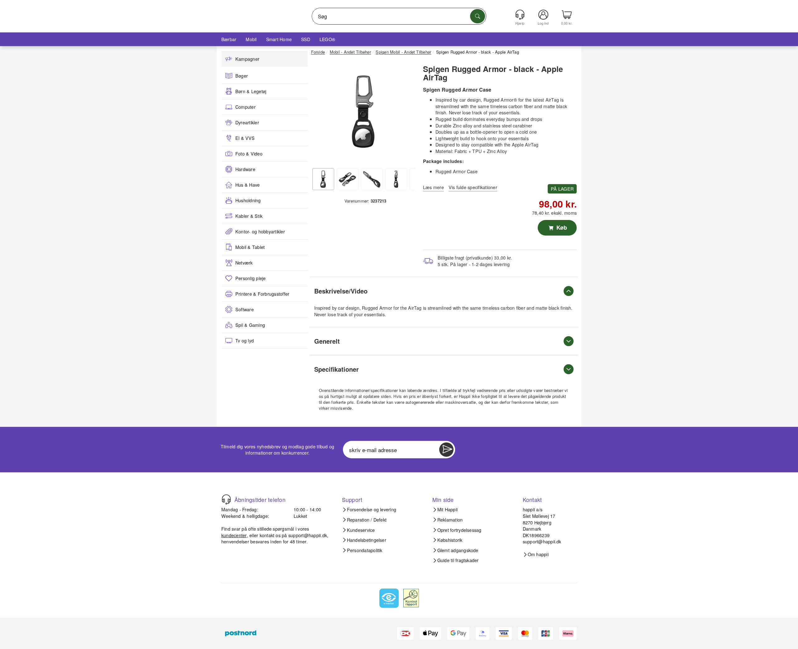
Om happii (538, 554)
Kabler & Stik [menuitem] (248, 216)
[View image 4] (396, 179)
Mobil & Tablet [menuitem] (250, 247)
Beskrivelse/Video (341, 290)
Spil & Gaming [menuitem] (250, 325)
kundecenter (234, 535)
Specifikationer (336, 369)
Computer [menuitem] (245, 107)
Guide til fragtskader (458, 560)
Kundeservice (361, 530)
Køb (561, 227)
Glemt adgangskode (457, 550)
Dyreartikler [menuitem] (247, 122)
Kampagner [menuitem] (247, 59)
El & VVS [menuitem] (245, 138)
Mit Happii (447, 509)
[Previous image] (320, 113)
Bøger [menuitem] (241, 76)
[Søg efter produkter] (477, 16)
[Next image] (406, 113)
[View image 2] (347, 179)
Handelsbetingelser (366, 540)
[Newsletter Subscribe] (446, 449)
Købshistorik (450, 540)
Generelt (327, 341)
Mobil (251, 39)
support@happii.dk (307, 535)
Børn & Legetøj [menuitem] (250, 91)
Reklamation (450, 520)
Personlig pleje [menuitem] (250, 278)
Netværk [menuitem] (244, 263)
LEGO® (327, 39)
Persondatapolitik (364, 550)
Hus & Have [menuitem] (247, 185)
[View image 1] (323, 179)
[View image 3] (372, 179)
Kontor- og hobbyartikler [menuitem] (260, 231)
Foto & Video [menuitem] (248, 153)
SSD (305, 39)
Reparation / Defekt (367, 520)
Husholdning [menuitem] (248, 200)
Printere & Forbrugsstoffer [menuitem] (262, 294)
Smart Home (279, 39)
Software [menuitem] (244, 309)
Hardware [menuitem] (245, 169)
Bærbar (228, 39)
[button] (363, 111)
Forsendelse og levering (372, 509)
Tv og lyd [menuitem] (244, 340)
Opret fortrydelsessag (459, 530)
